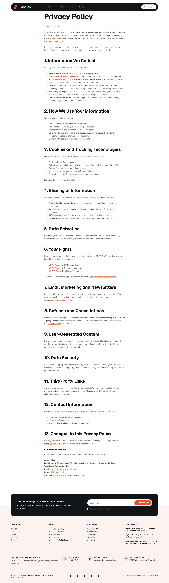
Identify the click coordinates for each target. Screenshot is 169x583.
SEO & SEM (91, 534)
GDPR (139, 575)
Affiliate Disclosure (105, 215)
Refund (150, 575)
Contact (81, 7)
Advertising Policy (56, 529)
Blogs (72, 7)
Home (41, 7)
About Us (14, 529)
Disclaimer (133, 575)
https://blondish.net (53, 38)
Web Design (92, 537)
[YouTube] (98, 576)
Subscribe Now (143, 503)
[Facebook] (70, 576)
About (63, 7)
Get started (147, 7)
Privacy (122, 575)
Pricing (14, 532)
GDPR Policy (54, 265)
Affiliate (144, 575)
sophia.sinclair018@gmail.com (63, 76)
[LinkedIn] (91, 576)
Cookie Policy (72, 180)
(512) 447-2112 (100, 76)
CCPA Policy (54, 268)
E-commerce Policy (57, 532)
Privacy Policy (104, 509)
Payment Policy (55, 534)
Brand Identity (93, 529)
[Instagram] (84, 576)
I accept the (99, 509)
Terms (127, 575)
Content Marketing (95, 532)
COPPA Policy (55, 271)
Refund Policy (54, 323)
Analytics (91, 540)
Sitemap (155, 575)
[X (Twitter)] (77, 576)
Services (51, 7)
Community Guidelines (58, 540)
